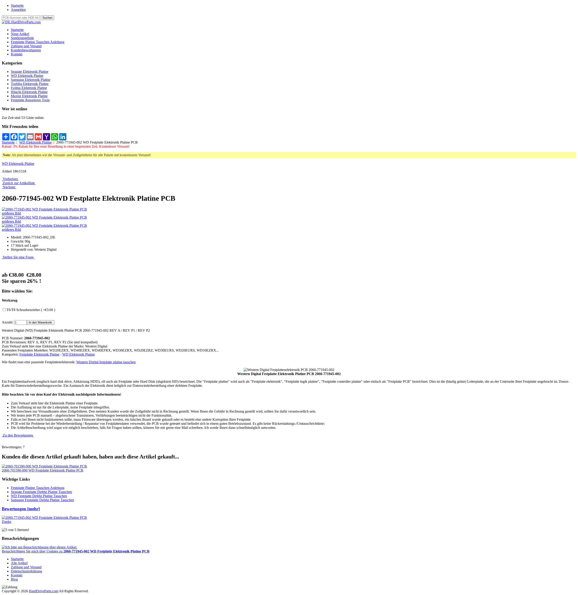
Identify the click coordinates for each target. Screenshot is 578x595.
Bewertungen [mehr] (21, 508)
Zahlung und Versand (26, 46)
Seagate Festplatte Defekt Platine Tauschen (41, 492)
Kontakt (16, 54)
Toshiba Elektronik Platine (30, 84)
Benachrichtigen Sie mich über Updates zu (75, 551)
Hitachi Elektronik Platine (29, 92)
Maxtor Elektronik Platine (29, 96)
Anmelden (18, 10)
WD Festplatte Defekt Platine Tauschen (39, 496)
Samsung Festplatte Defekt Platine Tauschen (42, 500)
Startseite (17, 5)
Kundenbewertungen (26, 50)
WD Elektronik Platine (35, 142)
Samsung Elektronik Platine (30, 80)
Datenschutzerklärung (26, 571)
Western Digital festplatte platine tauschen (106, 362)
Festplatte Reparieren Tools (30, 100)
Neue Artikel (20, 34)
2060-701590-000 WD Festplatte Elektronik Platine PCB (42, 470)
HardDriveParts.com (43, 591)
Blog (14, 579)
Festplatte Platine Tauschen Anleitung (37, 42)
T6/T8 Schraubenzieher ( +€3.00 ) (30, 310)
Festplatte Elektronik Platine (39, 354)
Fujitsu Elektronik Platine (29, 88)
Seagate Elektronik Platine (29, 71)
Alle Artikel (19, 563)
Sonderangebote (22, 38)
